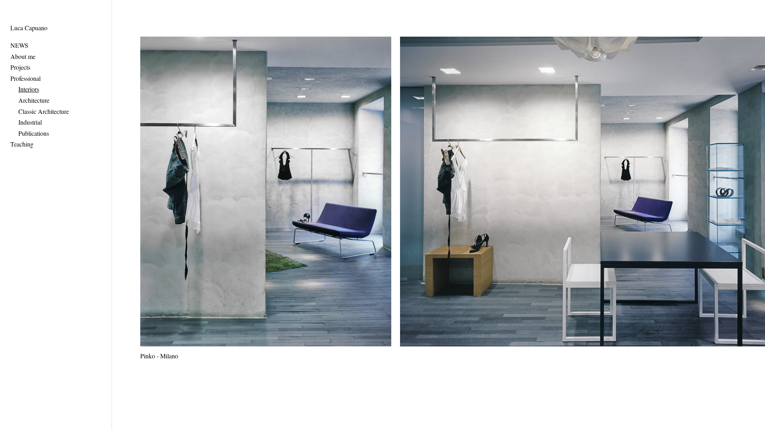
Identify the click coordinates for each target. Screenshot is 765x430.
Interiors (28, 89)
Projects (20, 67)
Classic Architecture (43, 111)
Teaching (21, 144)
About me (22, 56)
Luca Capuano (28, 27)
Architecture (33, 100)
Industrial (30, 122)
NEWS (19, 45)
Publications (33, 133)
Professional (25, 78)
